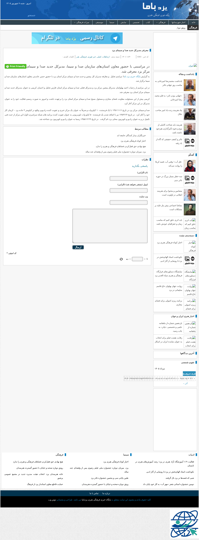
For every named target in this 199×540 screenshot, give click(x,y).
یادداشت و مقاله (186, 74)
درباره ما (106, 493)
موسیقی (99, 22)
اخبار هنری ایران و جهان (182, 316)
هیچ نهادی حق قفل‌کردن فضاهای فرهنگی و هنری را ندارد (121, 146)
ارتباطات (106, 57)
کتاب (148, 22)
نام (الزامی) (142, 172)
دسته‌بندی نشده (186, 235)
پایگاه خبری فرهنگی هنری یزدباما (110, 9)
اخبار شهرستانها (178, 22)
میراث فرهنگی (81, 22)
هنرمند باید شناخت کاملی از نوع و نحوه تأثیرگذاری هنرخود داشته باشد (169, 129)
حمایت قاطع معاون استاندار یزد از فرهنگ (45, 484)
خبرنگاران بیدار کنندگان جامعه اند (131, 135)
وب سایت (143, 196)
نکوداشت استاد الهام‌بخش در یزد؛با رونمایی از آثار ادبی (170, 472)
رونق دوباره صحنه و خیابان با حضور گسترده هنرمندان (105, 484)
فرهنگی (160, 22)
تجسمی (136, 22)
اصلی (99, 57)
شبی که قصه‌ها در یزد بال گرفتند (179, 478)
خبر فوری (92, 57)
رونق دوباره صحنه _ (176, 28)
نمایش (123, 22)
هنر (77, 57)
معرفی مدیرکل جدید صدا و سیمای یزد (130, 50)
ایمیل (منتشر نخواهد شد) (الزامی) (133, 184)
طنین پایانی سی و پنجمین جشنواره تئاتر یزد (109, 478)
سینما (112, 22)
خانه (194, 22)
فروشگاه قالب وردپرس (99, 504)
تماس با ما (94, 493)
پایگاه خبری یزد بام (132, 76)
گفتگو (191, 154)
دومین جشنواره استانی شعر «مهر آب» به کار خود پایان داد (168, 484)
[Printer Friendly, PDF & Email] (15, 66)
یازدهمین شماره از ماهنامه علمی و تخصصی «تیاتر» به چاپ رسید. (170, 327)
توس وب (52, 499)
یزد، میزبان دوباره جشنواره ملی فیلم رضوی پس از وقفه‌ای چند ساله (116, 152)
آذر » (185, 383)
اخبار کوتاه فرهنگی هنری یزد (133, 141)
